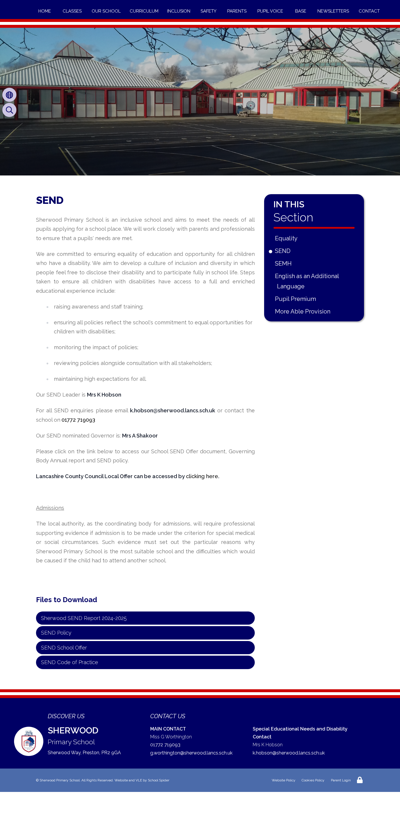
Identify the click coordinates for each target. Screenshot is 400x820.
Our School (106, 11)
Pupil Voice (270, 11)
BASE (300, 11)
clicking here (202, 476)
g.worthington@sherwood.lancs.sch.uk (191, 753)
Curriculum (144, 11)
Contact (369, 11)
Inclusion (178, 11)
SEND (283, 250)
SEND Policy (56, 633)
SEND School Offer (64, 648)
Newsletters (333, 11)
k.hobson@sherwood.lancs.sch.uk (289, 753)
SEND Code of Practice (69, 662)
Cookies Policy (313, 780)
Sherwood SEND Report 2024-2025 (84, 618)
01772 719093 (78, 420)
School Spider (158, 780)
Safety (208, 11)
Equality (287, 238)
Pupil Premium (296, 298)
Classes (72, 11)
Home (44, 11)
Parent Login (341, 780)
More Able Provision (303, 311)
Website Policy (283, 780)
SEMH (284, 263)
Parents (237, 11)
